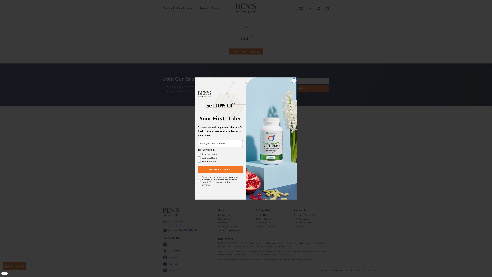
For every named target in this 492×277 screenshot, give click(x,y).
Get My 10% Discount (220, 169)
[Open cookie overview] (6, 273)
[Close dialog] (294, 80)
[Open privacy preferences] (2, 273)
